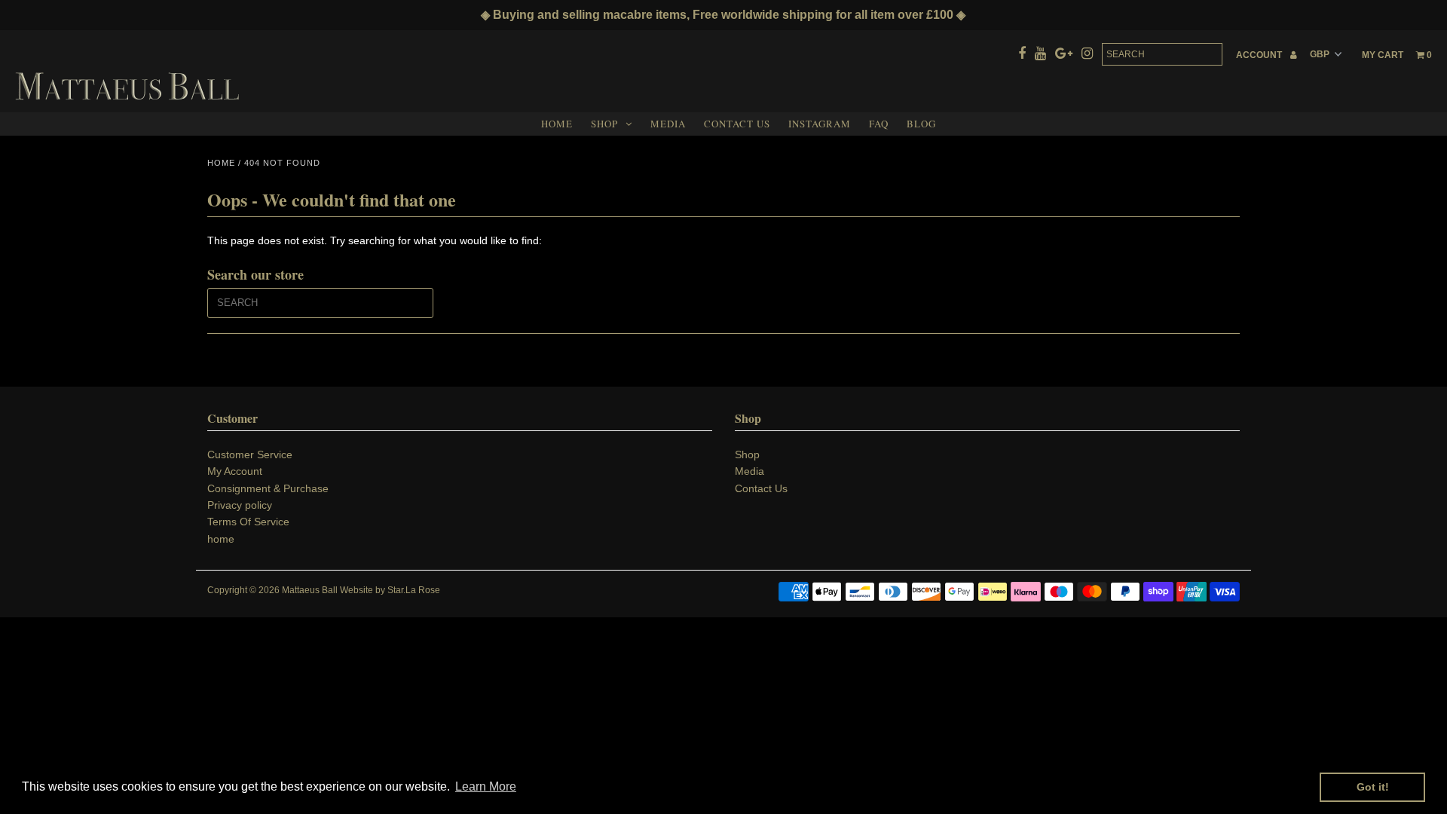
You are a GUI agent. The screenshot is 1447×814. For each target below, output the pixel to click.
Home (557, 123)
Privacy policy (239, 505)
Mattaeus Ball (310, 590)
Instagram (819, 123)
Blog (921, 123)
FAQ (879, 123)
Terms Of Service (248, 522)
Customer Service (249, 454)
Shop (604, 123)
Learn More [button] (485, 786)
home (220, 539)
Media (668, 123)
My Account (234, 471)
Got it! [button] (1373, 787)
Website (356, 590)
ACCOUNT (1260, 55)
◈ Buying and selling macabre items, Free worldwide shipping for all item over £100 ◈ (723, 14)
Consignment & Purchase (268, 488)
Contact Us (737, 123)
